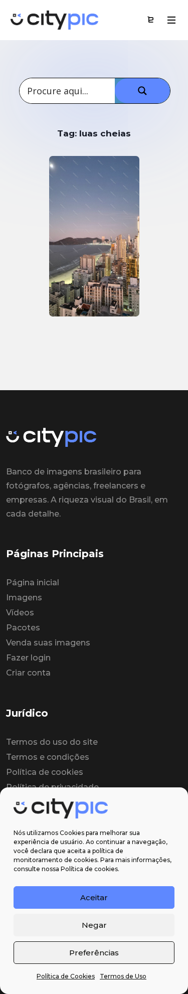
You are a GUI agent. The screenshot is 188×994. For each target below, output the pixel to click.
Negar (94, 925)
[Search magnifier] (142, 90)
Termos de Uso (123, 976)
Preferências (94, 952)
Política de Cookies (66, 976)
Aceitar (94, 897)
